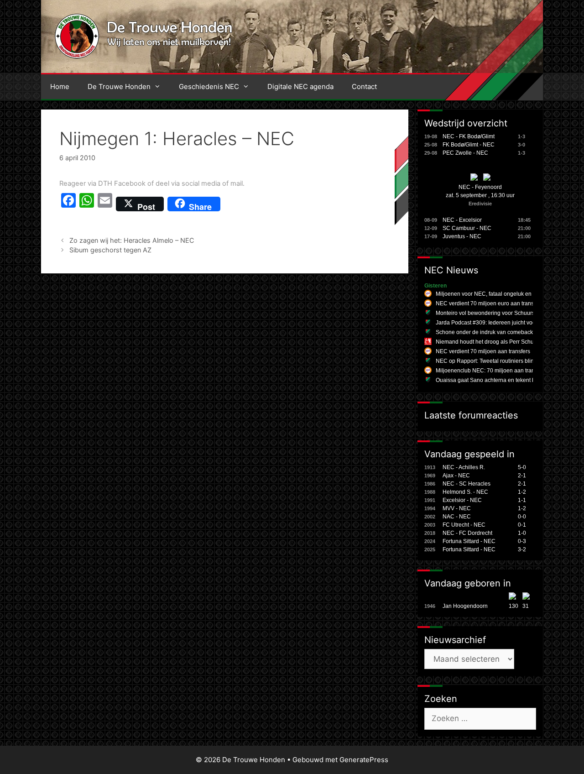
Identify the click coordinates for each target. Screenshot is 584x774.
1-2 (522, 492)
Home (59, 86)
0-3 (522, 541)
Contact (364, 86)
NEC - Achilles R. (464, 467)
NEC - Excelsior (462, 220)
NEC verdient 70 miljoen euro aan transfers (489, 303)
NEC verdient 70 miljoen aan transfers (483, 351)
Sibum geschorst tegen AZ (110, 250)
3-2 (522, 549)
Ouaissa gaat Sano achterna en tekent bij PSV (493, 380)
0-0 (522, 516)
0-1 (522, 525)
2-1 (522, 475)
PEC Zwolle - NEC (465, 153)
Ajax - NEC (456, 475)
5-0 (522, 467)
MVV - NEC (457, 508)
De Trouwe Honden (119, 86)
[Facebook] (68, 204)
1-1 (522, 500)
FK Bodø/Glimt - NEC (469, 144)
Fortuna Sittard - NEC (469, 541)
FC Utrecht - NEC (464, 525)
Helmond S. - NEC (465, 492)
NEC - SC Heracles (466, 484)
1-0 (522, 533)
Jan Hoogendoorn (465, 606)
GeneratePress (363, 759)
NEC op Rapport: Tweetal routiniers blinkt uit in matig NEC (507, 361)
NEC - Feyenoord (480, 187)
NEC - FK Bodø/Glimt (469, 136)
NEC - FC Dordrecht (467, 533)
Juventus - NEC (462, 236)
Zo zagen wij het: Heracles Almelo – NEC (131, 240)
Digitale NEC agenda (300, 86)
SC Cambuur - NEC (467, 228)
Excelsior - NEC (462, 500)
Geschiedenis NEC (209, 86)
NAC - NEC (457, 516)
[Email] (105, 204)
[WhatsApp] (87, 204)
